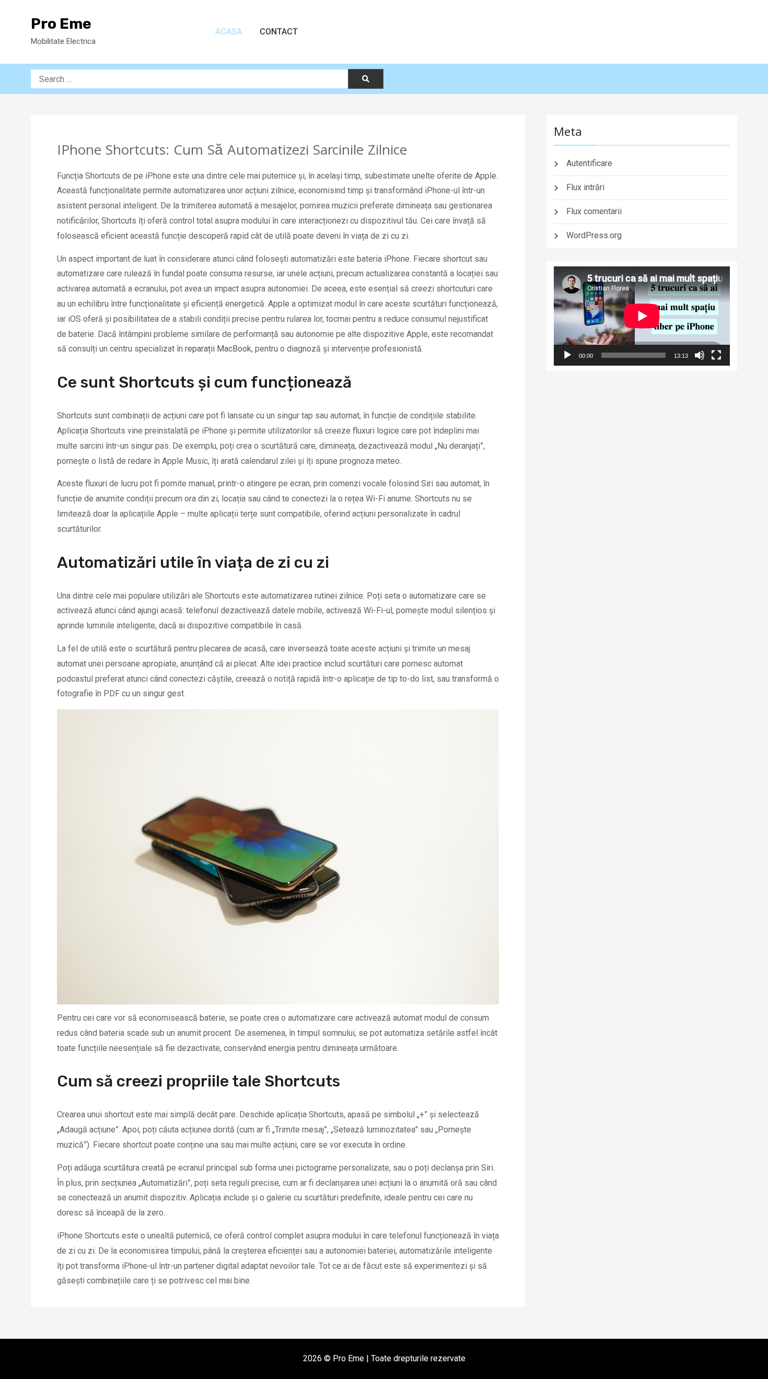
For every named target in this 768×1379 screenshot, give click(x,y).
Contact (279, 32)
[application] (642, 316)
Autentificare (589, 163)
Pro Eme (61, 23)
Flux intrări (585, 187)
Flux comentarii (594, 211)
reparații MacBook (218, 349)
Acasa (228, 32)
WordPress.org (594, 235)
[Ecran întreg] (716, 355)
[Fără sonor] (699, 355)
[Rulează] (567, 355)
